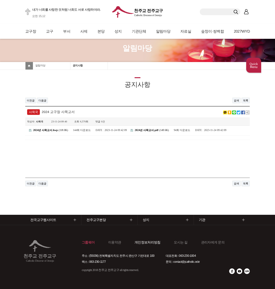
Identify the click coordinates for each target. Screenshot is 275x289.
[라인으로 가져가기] (234, 112)
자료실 (185, 31)
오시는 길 (181, 242)
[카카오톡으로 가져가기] (225, 112)
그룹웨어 (88, 242)
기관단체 (139, 31)
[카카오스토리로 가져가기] (229, 112)
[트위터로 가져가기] (238, 112)
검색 (236, 100)
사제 (84, 31)
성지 (118, 31)
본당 (101, 31)
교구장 (30, 31)
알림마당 (163, 31)
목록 (245, 100)
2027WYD (242, 31)
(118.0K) (50, 130)
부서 (66, 31)
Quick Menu (254, 65)
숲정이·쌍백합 (212, 31)
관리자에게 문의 (212, 242)
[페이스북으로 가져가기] (243, 112)
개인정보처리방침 (147, 242)
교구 (49, 31)
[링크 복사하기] (247, 112)
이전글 (31, 100)
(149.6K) (152, 130)
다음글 (42, 100)
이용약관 (114, 242)
